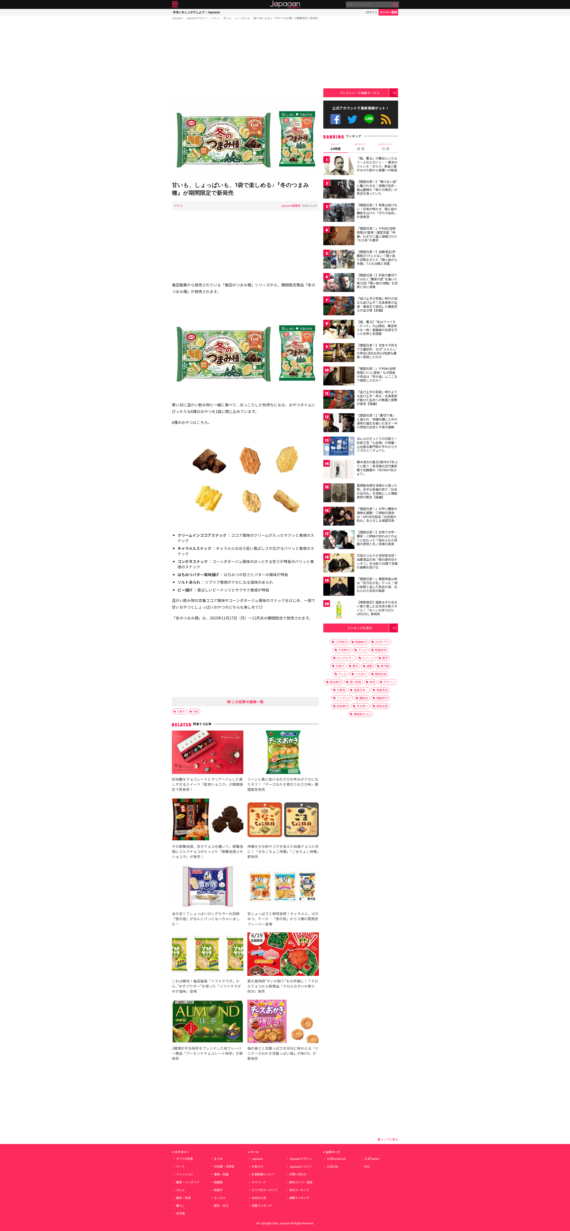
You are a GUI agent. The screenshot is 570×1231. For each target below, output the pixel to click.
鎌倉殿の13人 (362, 714)
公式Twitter (352, 119)
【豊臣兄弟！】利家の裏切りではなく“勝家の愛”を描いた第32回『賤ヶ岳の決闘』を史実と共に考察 (377, 281)
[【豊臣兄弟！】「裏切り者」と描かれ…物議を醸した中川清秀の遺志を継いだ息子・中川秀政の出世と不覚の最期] (338, 423)
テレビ (342, 674)
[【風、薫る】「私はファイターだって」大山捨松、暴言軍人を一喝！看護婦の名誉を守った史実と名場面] (338, 330)
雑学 (385, 658)
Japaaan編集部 (291, 205)
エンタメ (220, 1198)
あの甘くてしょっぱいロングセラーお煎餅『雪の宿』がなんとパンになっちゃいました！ (206, 918)
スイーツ (368, 658)
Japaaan (285, 4)
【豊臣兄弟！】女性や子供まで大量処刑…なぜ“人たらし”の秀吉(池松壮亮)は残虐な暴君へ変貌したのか (377, 351)
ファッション (184, 1174)
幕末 (355, 666)
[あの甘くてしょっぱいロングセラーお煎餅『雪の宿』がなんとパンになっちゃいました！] (207, 887)
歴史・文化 (221, 1205)
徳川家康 (355, 682)
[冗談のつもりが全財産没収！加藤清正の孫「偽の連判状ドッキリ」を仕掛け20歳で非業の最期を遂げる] (338, 563)
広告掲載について (263, 1174)
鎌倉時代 (382, 698)
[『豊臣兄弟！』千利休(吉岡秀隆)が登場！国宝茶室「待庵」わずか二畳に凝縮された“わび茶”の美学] (338, 236)
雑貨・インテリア (187, 1182)
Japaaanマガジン (197, 18)
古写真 (180, 1213)
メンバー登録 (388, 12)
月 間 (386, 147)
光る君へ (362, 706)
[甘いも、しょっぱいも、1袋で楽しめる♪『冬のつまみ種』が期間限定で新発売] (245, 135)
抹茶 (372, 682)
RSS (386, 119)
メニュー (175, 4)
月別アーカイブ (299, 1190)
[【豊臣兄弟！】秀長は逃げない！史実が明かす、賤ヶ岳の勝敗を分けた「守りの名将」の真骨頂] (338, 213)
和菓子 (218, 1190)
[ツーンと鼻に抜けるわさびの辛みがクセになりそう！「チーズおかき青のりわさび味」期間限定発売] (283, 753)
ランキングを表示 (359, 628)
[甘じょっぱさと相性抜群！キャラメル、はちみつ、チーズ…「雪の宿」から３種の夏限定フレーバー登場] (283, 887)
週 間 (360, 147)
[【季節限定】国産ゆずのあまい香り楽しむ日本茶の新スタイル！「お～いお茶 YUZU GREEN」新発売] (338, 610)
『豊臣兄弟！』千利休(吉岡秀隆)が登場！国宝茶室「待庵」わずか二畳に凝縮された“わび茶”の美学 (377, 234)
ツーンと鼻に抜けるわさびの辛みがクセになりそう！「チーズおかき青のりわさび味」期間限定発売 (282, 784)
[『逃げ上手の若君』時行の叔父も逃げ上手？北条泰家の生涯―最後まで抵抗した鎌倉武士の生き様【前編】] (338, 306)
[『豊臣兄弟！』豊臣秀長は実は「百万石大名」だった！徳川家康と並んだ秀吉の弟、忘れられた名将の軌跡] (338, 587)
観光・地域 (183, 1198)
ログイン (371, 12)
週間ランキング (299, 1198)
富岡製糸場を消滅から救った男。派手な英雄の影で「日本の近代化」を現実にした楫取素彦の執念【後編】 (377, 491)
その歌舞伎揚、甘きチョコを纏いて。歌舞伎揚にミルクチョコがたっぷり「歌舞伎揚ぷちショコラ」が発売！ (207, 851)
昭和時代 (342, 706)
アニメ (362, 650)
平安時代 (344, 650)
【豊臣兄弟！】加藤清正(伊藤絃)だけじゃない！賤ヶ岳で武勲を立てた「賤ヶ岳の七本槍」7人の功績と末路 (377, 257)
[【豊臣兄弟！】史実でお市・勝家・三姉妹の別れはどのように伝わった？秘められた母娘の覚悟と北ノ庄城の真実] (338, 540)
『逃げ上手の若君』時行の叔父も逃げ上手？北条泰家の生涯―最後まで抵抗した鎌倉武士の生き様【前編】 (377, 304)
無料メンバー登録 (300, 1182)
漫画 (369, 666)
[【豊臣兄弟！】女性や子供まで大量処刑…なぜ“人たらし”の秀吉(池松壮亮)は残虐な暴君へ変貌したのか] (338, 353)
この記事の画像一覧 (247, 701)
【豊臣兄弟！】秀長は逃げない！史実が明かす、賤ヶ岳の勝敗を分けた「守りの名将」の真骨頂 (377, 210)
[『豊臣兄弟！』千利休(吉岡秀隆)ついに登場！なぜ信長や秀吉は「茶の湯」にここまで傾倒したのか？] (338, 376)
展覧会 (363, 698)
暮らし (180, 1205)
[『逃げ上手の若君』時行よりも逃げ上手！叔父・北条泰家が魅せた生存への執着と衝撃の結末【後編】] (338, 400)
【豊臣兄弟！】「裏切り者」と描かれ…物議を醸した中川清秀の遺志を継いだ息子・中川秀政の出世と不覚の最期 (377, 421)
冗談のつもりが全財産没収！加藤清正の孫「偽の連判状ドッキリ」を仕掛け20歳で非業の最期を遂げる (377, 561)
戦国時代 (361, 642)
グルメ (216, 18)
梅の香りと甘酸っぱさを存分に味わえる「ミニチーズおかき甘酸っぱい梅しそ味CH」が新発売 (283, 1053)
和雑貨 (218, 1182)
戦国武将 (381, 650)
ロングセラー (345, 658)
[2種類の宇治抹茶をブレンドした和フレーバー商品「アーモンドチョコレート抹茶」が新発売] (207, 1022)
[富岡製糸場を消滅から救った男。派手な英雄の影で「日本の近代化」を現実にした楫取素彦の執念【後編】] (338, 493)
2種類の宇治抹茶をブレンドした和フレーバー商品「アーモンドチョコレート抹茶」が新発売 (207, 1053)
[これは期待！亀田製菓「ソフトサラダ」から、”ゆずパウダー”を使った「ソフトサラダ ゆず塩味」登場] (207, 954)
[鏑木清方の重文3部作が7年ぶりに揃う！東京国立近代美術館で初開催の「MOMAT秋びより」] (338, 470)
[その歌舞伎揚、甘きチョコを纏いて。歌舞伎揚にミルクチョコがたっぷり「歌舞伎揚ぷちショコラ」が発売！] (207, 820)
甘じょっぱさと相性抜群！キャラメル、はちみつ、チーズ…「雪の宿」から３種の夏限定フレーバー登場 (283, 918)
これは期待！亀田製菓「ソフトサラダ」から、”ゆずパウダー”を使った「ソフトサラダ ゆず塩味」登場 (206, 986)
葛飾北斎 (382, 706)
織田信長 (381, 674)
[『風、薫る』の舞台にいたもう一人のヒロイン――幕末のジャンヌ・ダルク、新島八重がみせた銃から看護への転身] (338, 166)
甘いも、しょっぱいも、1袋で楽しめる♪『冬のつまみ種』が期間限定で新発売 (270, 18)
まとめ (218, 1158)
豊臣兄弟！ (361, 690)
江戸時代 (341, 642)
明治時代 (335, 682)
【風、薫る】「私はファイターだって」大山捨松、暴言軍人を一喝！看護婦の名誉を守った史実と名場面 (377, 327)
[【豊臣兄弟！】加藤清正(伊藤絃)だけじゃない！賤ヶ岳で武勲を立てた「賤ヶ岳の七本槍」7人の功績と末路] (338, 260)
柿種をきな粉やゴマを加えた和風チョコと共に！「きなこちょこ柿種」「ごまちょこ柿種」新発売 (283, 851)
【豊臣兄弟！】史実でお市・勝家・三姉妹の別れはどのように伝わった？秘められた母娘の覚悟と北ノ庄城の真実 (377, 538)
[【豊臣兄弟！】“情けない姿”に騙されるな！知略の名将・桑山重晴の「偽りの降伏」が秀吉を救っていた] (338, 190)
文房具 (341, 690)
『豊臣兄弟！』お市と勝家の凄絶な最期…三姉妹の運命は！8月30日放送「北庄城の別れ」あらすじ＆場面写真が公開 (377, 516)
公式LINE (369, 119)
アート (180, 1166)
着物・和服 (221, 1174)
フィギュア (344, 698)
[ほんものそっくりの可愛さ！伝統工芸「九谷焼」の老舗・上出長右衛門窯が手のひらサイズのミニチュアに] (338, 447)
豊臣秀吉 (382, 690)
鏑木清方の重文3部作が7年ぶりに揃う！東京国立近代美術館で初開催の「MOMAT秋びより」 (377, 468)
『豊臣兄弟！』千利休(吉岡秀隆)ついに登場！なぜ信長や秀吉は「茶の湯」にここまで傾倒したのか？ (377, 374)
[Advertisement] (245, 57)
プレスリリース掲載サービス (359, 92)
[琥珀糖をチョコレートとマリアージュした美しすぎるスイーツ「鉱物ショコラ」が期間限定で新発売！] (207, 753)
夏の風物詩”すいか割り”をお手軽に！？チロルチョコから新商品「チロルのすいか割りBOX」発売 (282, 986)
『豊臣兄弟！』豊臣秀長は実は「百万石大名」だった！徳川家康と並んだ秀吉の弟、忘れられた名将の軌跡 (377, 584)
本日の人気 (259, 1198)
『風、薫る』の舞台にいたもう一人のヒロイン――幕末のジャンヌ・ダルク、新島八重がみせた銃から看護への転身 (377, 164)
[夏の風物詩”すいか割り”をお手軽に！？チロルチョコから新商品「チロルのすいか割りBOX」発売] (283, 954)
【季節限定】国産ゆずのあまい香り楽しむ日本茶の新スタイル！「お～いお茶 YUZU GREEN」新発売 (377, 608)
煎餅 (195, 711)
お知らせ (257, 1166)
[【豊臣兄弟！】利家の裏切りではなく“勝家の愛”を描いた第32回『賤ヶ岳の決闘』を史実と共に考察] (338, 283)
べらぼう (361, 674)
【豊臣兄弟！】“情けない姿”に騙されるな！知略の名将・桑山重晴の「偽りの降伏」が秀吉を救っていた (377, 187)
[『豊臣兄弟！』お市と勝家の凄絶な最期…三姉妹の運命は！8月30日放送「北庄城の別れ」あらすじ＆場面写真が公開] (338, 517)
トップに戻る (389, 1139)
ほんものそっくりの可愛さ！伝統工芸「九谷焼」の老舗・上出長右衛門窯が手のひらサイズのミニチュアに (377, 444)
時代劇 (385, 666)
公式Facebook (335, 119)
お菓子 (181, 711)
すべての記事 (184, 1158)
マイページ (259, 1182)
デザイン (389, 682)
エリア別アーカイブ (264, 1190)
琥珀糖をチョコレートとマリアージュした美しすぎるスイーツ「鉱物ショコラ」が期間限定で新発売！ (207, 784)
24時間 (335, 147)
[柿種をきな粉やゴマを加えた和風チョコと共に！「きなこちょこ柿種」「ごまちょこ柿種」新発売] (283, 820)
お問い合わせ (298, 1174)
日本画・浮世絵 (224, 1166)
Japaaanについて (300, 1166)
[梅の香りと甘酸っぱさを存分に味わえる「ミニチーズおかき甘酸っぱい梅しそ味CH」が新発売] (283, 1022)
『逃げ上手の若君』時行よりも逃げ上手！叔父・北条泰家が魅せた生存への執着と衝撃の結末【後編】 (377, 397)
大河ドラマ (382, 642)
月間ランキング (262, 1205)
